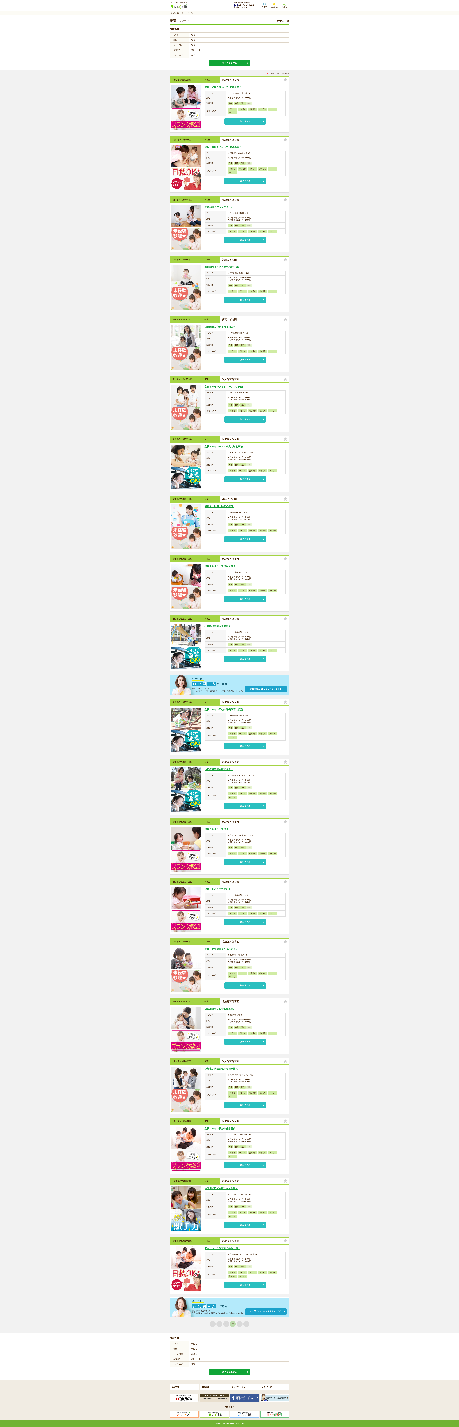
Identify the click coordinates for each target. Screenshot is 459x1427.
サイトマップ (267, 1387)
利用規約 (205, 1387)
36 (219, 1324)
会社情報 (175, 1387)
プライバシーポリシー (240, 1387)
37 (226, 1324)
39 (239, 1324)
